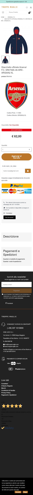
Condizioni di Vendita (8, 390)
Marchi (3, 388)
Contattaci (9, 213)
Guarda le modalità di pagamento (14, 259)
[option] (16, 40)
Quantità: (4, 145)
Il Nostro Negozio (7, 386)
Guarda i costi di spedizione (12, 261)
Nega (25, 492)
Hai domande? (9, 217)
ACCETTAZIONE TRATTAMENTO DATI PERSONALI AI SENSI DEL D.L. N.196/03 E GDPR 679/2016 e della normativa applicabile (17, 296)
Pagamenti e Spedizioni (8, 395)
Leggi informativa (18, 298)
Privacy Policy (5, 393)
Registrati (16, 290)
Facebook (10, 303)
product (3, 76)
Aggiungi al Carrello (17, 157)
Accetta (18, 492)
